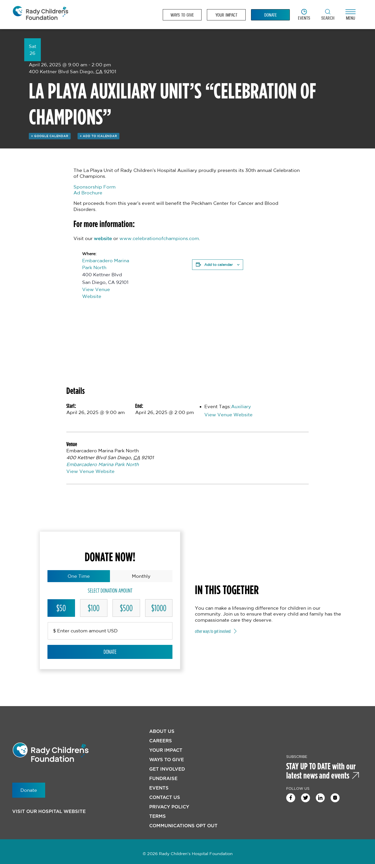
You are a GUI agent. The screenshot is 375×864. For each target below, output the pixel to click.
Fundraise (163, 778)
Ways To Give (166, 759)
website (103, 238)
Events (159, 788)
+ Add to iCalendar (98, 135)
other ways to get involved (213, 631)
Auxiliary (241, 406)
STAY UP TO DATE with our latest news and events (321, 770)
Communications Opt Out (183, 825)
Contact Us (164, 797)
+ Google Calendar (49, 135)
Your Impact (165, 750)
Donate (110, 651)
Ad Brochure (87, 192)
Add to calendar (218, 264)
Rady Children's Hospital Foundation (40, 14)
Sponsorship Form (94, 186)
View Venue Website (228, 414)
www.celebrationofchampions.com (159, 238)
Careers (160, 740)
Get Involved (167, 769)
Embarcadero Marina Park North (102, 464)
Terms (157, 816)
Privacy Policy (169, 806)
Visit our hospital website (49, 811)
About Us (161, 731)
